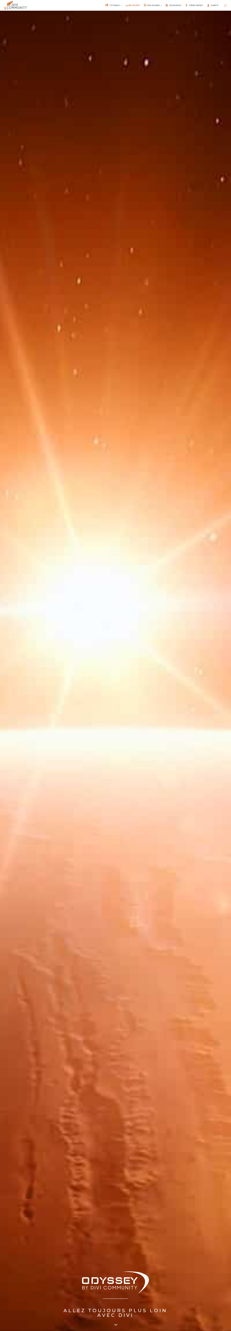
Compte (214, 5)
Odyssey (136, 5)
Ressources (175, 5)
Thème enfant (196, 5)
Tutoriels (114, 5)
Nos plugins (153, 5)
